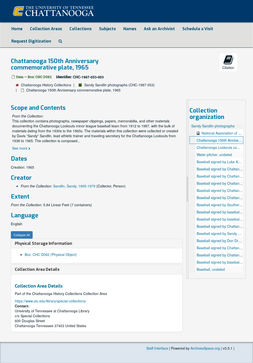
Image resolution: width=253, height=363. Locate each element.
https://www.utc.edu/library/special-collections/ (50, 300)
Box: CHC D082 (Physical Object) (51, 254)
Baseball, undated (211, 269)
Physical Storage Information (43, 243)
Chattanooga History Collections (46, 84)
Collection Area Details (37, 269)
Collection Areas (46, 28)
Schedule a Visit (197, 28)
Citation (228, 67)
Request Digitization (31, 41)
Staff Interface (157, 348)
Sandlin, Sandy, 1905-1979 (74, 185)
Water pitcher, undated (214, 154)
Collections (80, 28)
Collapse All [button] (22, 235)
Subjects (107, 28)
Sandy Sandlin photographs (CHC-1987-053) (119, 84)
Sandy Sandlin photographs (212, 125)
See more (20, 148)
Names (129, 28)
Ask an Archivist (159, 28)
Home (16, 28)
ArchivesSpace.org (205, 348)
